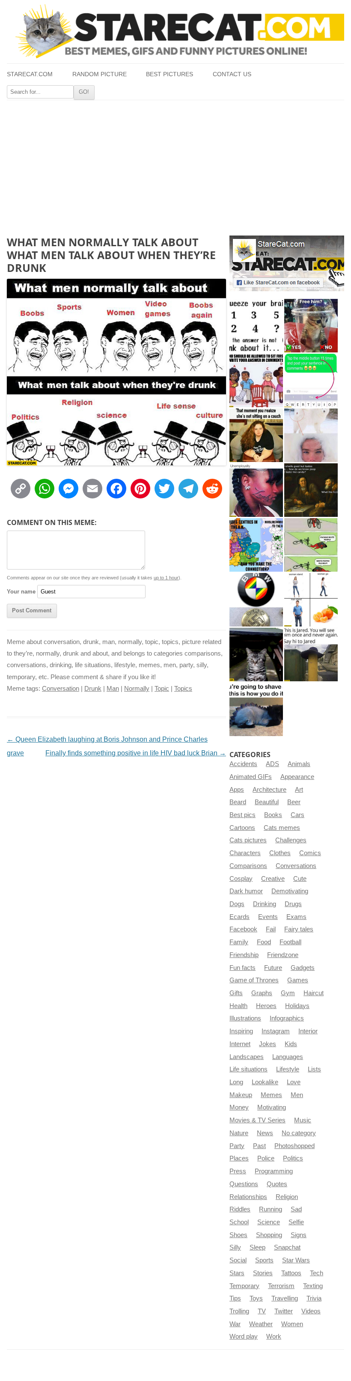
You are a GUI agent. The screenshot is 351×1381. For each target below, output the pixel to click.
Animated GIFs (250, 776)
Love (293, 1082)
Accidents (243, 764)
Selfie (296, 1222)
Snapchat (287, 1247)
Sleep (257, 1247)
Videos (311, 1311)
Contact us (232, 74)
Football (290, 942)
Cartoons (242, 827)
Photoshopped (294, 1145)
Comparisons (248, 865)
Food (264, 942)
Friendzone (282, 954)
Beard (237, 802)
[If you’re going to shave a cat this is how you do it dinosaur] (256, 709)
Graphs (261, 993)
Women (292, 1324)
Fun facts (242, 967)
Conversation (60, 688)
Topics (183, 688)
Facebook (243, 929)
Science (268, 1222)
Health (238, 1005)
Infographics (287, 1018)
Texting (313, 1286)
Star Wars (296, 1260)
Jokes (267, 1044)
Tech (316, 1273)
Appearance (297, 776)
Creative (273, 878)
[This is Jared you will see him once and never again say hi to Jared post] (311, 654)
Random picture (99, 74)
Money (239, 1107)
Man (113, 688)
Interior (308, 1031)
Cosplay (241, 878)
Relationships (248, 1196)
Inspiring (241, 1031)
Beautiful (267, 802)
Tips (235, 1298)
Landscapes (246, 1056)
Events (268, 916)
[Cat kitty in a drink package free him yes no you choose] (311, 325)
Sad (296, 1209)
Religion (287, 1196)
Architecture (269, 789)
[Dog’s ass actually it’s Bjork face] (311, 435)
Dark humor (246, 891)
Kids (291, 1044)
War (235, 1324)
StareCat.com (30, 74)
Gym (288, 993)
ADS (272, 764)
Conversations (296, 865)
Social (238, 1260)
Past (259, 1145)
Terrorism (281, 1286)
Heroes (266, 1005)
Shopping (269, 1235)
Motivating (271, 1107)
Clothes (280, 853)
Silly (235, 1247)
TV (262, 1311)
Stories (263, 1273)
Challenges (290, 840)
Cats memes (282, 827)
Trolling (239, 1311)
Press (237, 1171)
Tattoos (291, 1273)
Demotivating (289, 891)
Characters (245, 853)
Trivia (313, 1298)
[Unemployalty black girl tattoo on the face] (256, 490)
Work (273, 1336)
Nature (238, 1133)
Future (273, 967)
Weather (261, 1324)
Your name (21, 591)
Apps (236, 789)
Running (270, 1209)
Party (236, 1145)
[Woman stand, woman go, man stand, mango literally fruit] (311, 599)
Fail (271, 929)
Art (299, 789)
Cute (299, 878)
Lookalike (265, 1082)
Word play (243, 1336)
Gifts (236, 993)
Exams (296, 916)
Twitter (283, 1311)
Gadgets (303, 967)
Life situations (248, 1069)
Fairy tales (298, 929)
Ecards (239, 916)
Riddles (239, 1209)
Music (302, 1120)
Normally (136, 688)
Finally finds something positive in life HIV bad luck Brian (135, 753)
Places (239, 1158)
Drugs (293, 904)
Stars (236, 1273)
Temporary (244, 1286)
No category (299, 1133)
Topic (162, 688)
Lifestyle (287, 1069)
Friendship (244, 954)
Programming (274, 1171)
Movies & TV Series (257, 1120)
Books (273, 814)
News (265, 1133)
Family (238, 942)
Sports (264, 1260)
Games (297, 980)
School (239, 1222)
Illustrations (245, 1018)
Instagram (276, 1031)
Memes (271, 1095)
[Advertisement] (175, 164)
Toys (256, 1298)
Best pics (242, 814)
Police (265, 1158)
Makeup (240, 1095)
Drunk (92, 688)
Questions (243, 1184)
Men (297, 1095)
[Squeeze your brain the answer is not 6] (256, 325)
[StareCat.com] (175, 31)
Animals (299, 764)
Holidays (297, 1005)
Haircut (313, 993)
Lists (314, 1069)
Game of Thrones (254, 980)
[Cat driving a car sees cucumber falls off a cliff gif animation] (256, 654)
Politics (293, 1158)
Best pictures (169, 74)
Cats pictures (248, 840)
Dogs (236, 904)
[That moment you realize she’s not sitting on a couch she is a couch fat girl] (256, 435)
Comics (310, 853)
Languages (287, 1056)
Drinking (264, 904)
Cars (297, 814)
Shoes (238, 1235)
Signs (298, 1235)
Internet (239, 1044)
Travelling (284, 1298)
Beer (293, 802)
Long (236, 1082)
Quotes (277, 1184)
